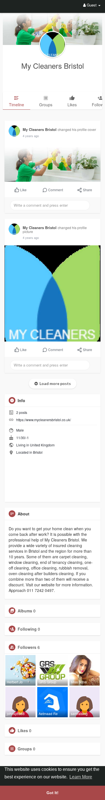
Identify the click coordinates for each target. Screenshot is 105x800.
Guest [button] (92, 5)
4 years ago (31, 135)
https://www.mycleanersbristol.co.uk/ (43, 419)
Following (27, 629)
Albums (25, 610)
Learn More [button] (80, 776)
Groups (25, 748)
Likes (23, 730)
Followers (27, 647)
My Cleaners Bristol (52, 65)
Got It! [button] (52, 792)
